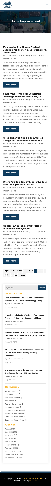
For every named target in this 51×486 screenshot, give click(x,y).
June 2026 (9, 435)
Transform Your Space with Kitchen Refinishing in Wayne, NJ (22, 227)
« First (19, 270)
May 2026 (9, 438)
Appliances (9, 401)
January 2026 (10, 451)
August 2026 (10, 429)
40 (12, 275)
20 (4, 275)
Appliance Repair (12, 397)
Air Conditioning (11, 391)
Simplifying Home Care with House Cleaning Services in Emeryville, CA (22, 95)
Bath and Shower (12, 407)
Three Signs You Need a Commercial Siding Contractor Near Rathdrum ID (23, 139)
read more (11, 84)
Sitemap (33, 481)
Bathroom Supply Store (14, 420)
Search (42, 288)
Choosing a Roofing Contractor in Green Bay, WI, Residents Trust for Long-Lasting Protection (24, 353)
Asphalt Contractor (13, 404)
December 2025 (11, 454)
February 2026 (11, 448)
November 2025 (11, 458)
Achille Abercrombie (15, 55)
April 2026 (9, 442)
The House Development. (33, 478)
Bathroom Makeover (13, 410)
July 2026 (9, 432)
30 (8, 275)
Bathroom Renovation (14, 417)
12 (41, 270)
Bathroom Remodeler (14, 413)
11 (38, 270)
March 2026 (10, 445)
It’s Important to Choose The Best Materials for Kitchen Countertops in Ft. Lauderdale (25, 50)
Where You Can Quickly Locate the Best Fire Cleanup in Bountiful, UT (25, 183)
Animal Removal (11, 394)
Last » (23, 275)
